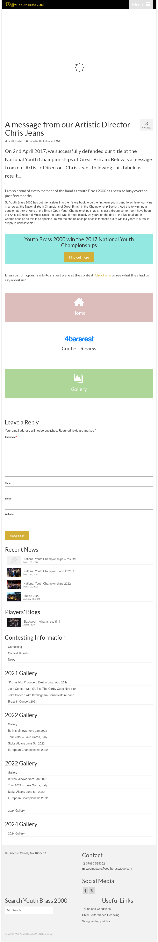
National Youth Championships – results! (49, 559)
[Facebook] (85, 890)
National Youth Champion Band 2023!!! (48, 571)
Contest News (46, 140)
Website (9, 513)
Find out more (79, 257)
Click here (103, 275)
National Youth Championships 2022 (47, 583)
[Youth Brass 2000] (60, 4)
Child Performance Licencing (101, 915)
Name (9, 483)
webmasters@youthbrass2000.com (109, 868)
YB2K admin (17, 140)
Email (8, 498)
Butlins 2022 (31, 596)
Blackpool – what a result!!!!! (41, 621)
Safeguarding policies (96, 921)
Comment (11, 436)
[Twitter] (92, 890)
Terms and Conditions (96, 909)
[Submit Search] (8, 910)
